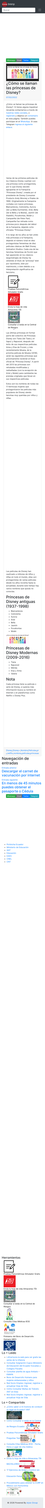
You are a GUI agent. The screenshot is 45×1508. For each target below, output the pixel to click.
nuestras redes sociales (16, 113)
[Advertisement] (22, 35)
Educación (11, 853)
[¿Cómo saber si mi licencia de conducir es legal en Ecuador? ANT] (14, 1415)
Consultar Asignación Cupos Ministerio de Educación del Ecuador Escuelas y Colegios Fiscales (24, 1366)
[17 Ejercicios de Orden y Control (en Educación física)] (30, 1476)
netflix (10, 753)
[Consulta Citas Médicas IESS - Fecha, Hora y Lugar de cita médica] (14, 1452)
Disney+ (16, 750)
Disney (9, 750)
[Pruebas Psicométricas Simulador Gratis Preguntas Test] (28, 1438)
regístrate (10, 115)
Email (19, 60)
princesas (34, 753)
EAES (9, 856)
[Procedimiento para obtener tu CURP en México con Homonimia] (14, 1491)
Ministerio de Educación (17, 847)
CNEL (9, 859)
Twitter (26, 60)
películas (26, 753)
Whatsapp (11, 60)
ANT (9, 850)
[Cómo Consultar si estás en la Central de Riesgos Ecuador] (32, 1426)
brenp (11, 4)
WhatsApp (25, 121)
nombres (17, 753)
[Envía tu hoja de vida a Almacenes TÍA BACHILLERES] (27, 1464)
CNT (9, 861)
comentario (32, 115)
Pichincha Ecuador (15, 844)
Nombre (24, 750)
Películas (32, 750)
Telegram (34, 60)
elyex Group (32, 1503)
